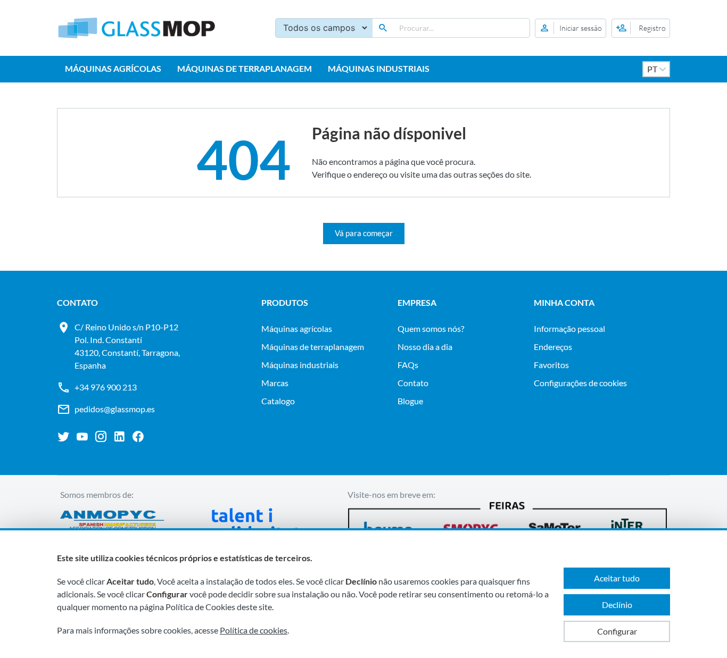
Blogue (410, 401)
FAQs (408, 365)
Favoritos (551, 365)
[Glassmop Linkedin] (119, 436)
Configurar (617, 631)
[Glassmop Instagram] (101, 436)
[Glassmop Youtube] (82, 436)
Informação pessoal (569, 328)
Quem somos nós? (431, 328)
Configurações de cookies (580, 383)
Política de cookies (253, 630)
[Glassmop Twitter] (63, 436)
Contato (413, 383)
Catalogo (278, 401)
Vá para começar (364, 233)
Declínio (617, 604)
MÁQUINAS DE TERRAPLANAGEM (244, 68)
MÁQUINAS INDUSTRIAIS (378, 68)
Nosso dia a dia (425, 347)
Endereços (553, 347)
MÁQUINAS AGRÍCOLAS (113, 68)
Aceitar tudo (617, 578)
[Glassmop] (137, 27)
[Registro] (641, 28)
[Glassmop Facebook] (138, 436)
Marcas (274, 383)
